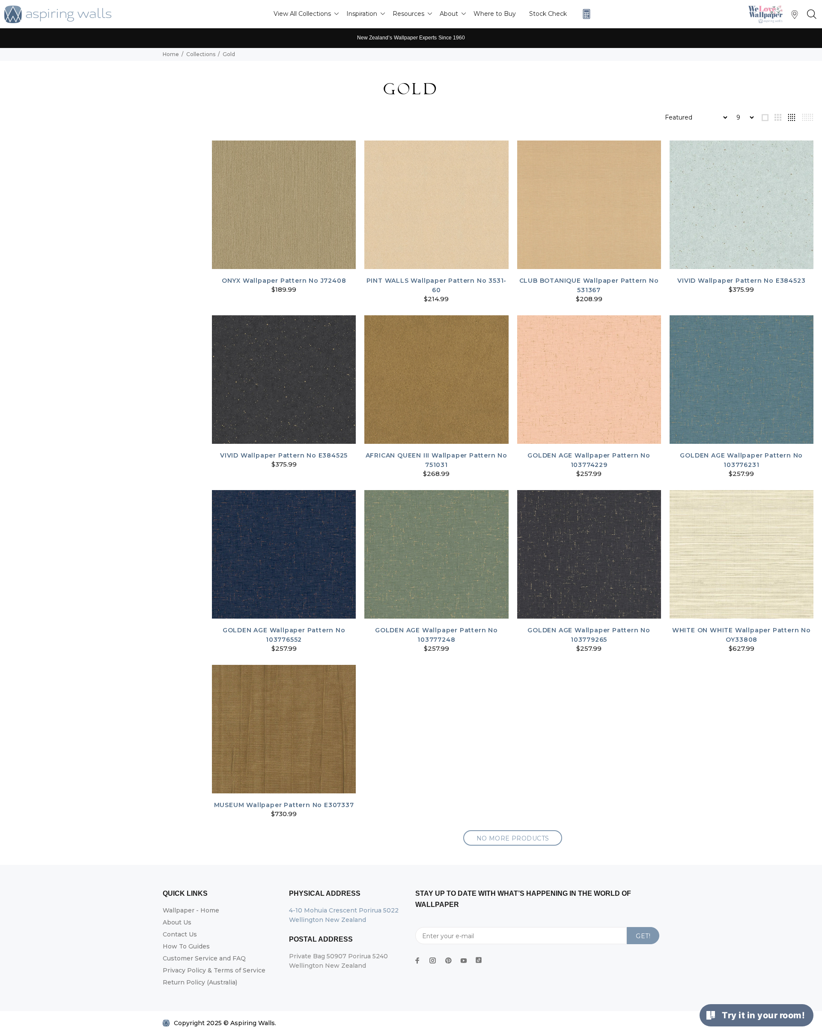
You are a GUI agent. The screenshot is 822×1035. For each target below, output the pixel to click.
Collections (200, 54)
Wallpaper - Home (191, 910)
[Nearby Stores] (794, 16)
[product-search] (810, 14)
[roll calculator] (584, 14)
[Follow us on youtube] (463, 960)
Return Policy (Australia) (200, 982)
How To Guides (186, 946)
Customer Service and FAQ (204, 958)
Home (171, 54)
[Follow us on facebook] (417, 960)
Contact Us (180, 934)
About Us (177, 922)
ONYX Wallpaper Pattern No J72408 (284, 280)
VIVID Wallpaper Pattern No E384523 (741, 280)
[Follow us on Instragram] (767, 14)
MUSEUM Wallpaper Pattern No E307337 (284, 805)
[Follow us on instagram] (432, 960)
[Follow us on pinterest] (448, 960)
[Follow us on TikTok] (479, 958)
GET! (643, 936)
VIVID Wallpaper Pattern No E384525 (284, 455)
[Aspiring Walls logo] (57, 14)
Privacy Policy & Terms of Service (214, 970)
